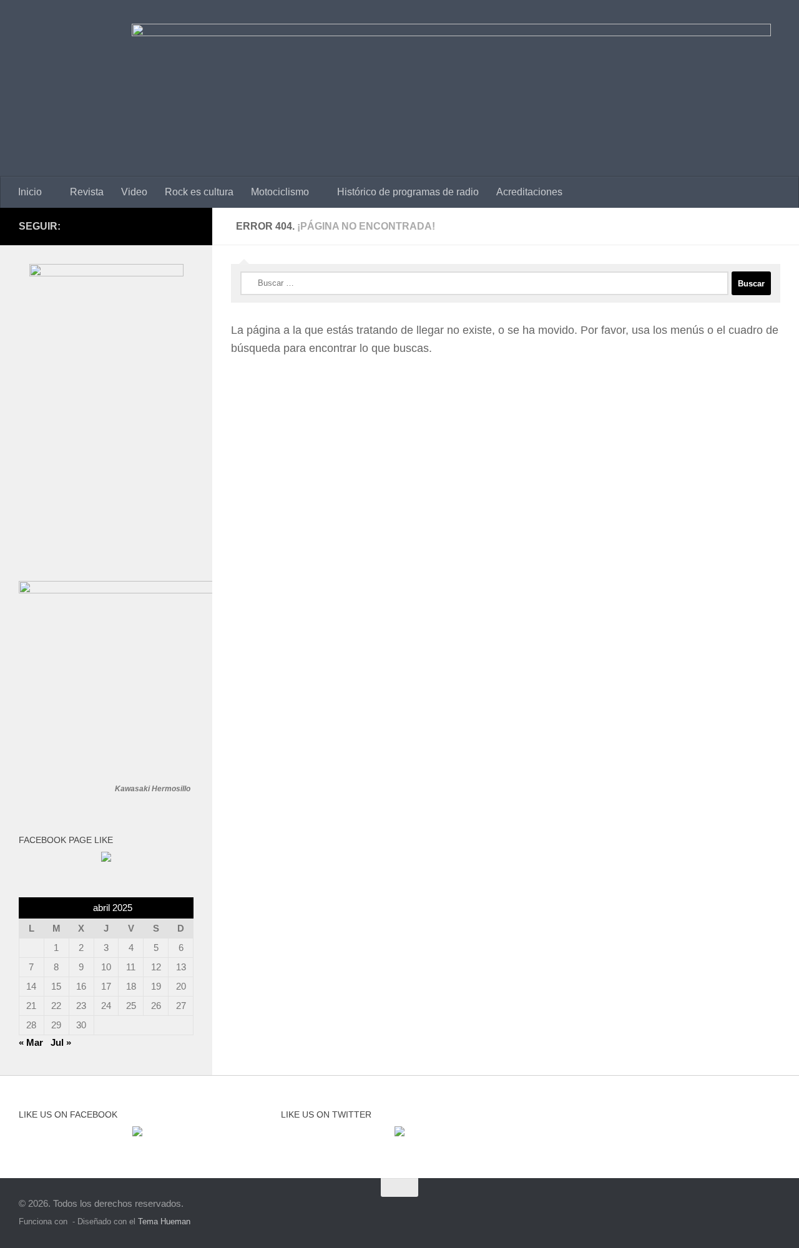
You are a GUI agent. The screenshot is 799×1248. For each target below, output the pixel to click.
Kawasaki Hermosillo (152, 788)
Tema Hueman (164, 1221)
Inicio (30, 192)
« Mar (31, 1042)
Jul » (61, 1042)
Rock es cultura (199, 192)
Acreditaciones (529, 192)
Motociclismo (280, 192)
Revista (87, 192)
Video (134, 192)
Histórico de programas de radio (408, 192)
